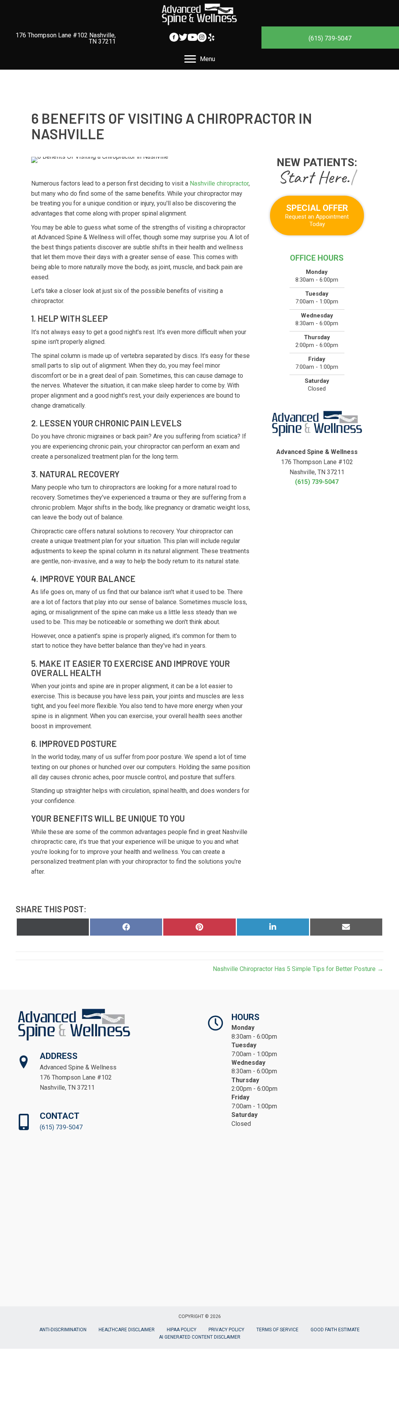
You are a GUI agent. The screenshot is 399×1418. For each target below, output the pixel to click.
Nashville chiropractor (219, 183)
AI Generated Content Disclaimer (199, 1337)
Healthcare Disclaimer (127, 1329)
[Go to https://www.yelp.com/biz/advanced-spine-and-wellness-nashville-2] (211, 38)
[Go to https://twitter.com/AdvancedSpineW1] (183, 38)
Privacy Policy (226, 1329)
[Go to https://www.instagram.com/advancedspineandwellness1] (202, 38)
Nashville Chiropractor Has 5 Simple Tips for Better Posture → (298, 969)
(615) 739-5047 (330, 38)
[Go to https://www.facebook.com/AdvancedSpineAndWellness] (173, 38)
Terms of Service (277, 1329)
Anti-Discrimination (63, 1329)
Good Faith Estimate (335, 1329)
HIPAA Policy (181, 1329)
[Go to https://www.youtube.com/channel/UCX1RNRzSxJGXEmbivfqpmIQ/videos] (192, 38)
